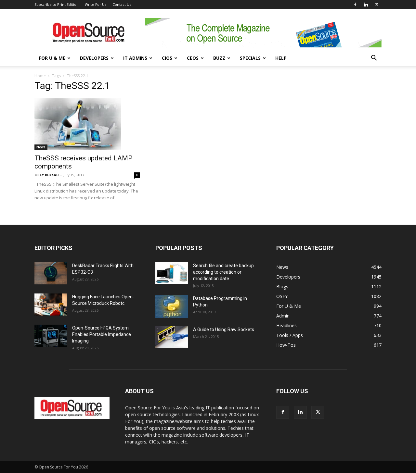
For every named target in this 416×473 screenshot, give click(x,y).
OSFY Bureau (46, 174)
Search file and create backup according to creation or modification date (223, 272)
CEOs (193, 58)
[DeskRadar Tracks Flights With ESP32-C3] (50, 273)
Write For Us (95, 4)
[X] (377, 4)
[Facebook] (355, 4)
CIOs (167, 58)
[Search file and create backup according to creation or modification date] (171, 273)
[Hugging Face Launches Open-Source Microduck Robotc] (50, 304)
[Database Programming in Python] (171, 306)
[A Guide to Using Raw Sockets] (171, 337)
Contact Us (121, 4)
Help (281, 58)
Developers (94, 58)
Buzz (219, 58)
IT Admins (135, 58)
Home (40, 76)
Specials (250, 58)
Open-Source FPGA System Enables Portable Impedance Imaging (101, 334)
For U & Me (52, 58)
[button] (374, 59)
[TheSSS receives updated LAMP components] (87, 124)
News (41, 147)
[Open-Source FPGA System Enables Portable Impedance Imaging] (50, 336)
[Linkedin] (366, 4)
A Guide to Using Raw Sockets (223, 329)
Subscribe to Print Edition (56, 4)
